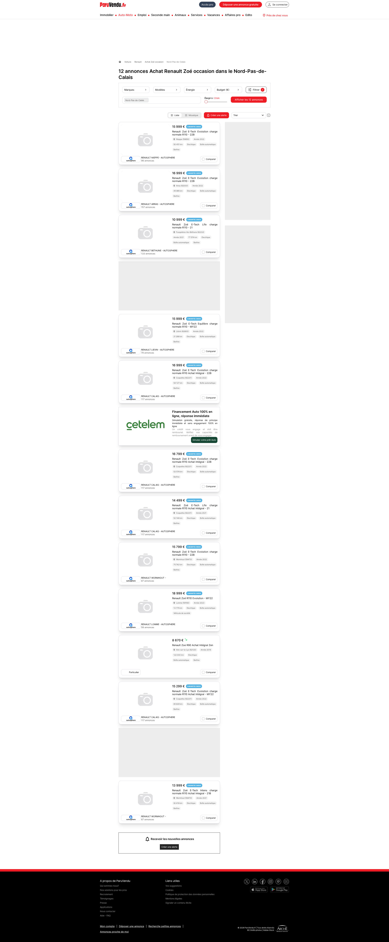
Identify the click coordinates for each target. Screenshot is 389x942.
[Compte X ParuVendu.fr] (247, 881)
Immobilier (107, 15)
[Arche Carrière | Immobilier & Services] (282, 929)
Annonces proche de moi (114, 931)
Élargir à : (212, 98)
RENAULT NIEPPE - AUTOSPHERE (158, 157)
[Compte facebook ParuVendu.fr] (262, 881)
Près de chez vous (277, 15)
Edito (248, 15)
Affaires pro (233, 15)
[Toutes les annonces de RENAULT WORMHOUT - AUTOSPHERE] (131, 579)
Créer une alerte (219, 115)
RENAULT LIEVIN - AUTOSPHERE (157, 349)
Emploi (142, 15)
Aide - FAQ (105, 915)
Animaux (180, 15)
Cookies (169, 890)
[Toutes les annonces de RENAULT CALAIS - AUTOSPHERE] (131, 398)
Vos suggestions (173, 885)
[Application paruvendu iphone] (259, 889)
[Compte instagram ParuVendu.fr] (270, 881)
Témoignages (106, 898)
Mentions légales (173, 898)
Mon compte (107, 926)
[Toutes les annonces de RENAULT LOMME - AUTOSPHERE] (131, 626)
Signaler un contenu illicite (178, 902)
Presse (103, 902)
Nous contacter (107, 911)
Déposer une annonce (131, 926)
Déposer (240, 4)
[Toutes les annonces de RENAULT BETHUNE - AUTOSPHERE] (131, 252)
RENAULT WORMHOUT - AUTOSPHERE (153, 577)
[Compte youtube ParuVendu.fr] (286, 881)
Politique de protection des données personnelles (189, 894)
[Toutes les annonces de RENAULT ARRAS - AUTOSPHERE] (131, 206)
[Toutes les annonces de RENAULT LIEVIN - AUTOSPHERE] (131, 351)
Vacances (213, 15)
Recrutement (106, 894)
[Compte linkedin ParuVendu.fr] (254, 881)
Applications (106, 907)
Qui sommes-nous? (109, 885)
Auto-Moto (125, 15)
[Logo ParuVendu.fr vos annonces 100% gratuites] (113, 8)
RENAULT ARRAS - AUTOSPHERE (157, 204)
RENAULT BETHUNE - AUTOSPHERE (159, 250)
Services (196, 15)
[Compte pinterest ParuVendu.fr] (278, 881)
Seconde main (160, 15)
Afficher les (249, 99)
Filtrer (258, 89)
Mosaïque (193, 115)
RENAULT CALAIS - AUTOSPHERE (158, 396)
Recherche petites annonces (164, 926)
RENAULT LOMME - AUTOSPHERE (158, 624)
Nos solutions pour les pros (113, 890)
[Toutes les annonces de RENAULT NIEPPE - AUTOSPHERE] (131, 159)
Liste (176, 115)
